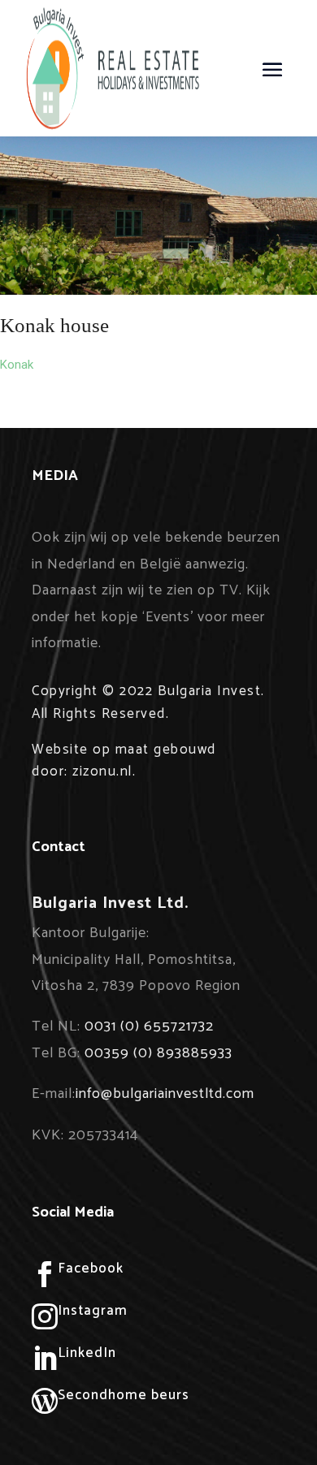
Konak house (54, 325)
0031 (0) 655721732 (149, 1026)
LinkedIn (87, 1353)
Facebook (91, 1268)
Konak (16, 364)
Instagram (93, 1310)
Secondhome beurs (123, 1395)
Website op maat (91, 749)
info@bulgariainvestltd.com (165, 1094)
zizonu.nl (102, 771)
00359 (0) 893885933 (158, 1053)
